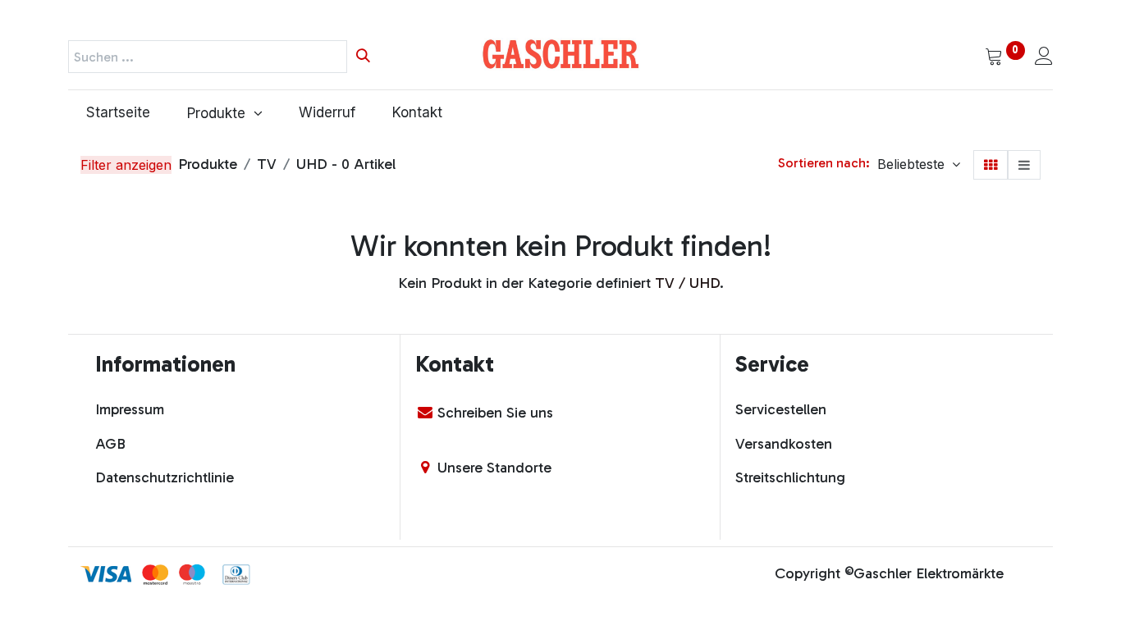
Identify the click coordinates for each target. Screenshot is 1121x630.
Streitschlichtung (790, 477)
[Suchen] (363, 56)
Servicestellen (780, 409)
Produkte (207, 164)
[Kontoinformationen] (1044, 57)
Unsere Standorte (494, 468)
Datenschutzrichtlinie (164, 477)
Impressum (129, 409)
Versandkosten (783, 444)
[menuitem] (118, 113)
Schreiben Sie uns (495, 413)
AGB (110, 444)
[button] (918, 164)
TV (267, 164)
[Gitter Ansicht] (990, 165)
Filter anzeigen (126, 165)
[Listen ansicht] (1024, 165)
